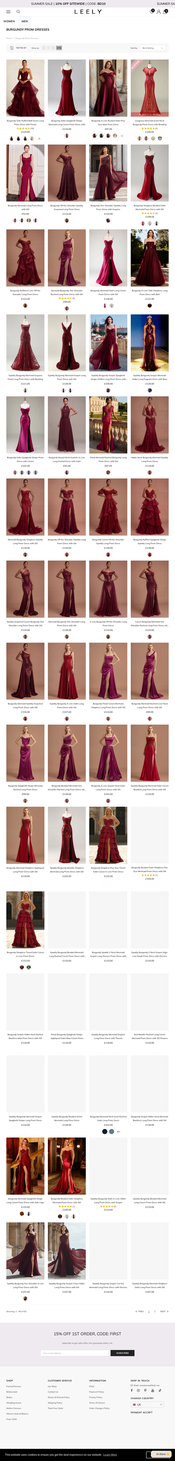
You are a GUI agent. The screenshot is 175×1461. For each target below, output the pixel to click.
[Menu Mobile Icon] (8, 12)
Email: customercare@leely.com (146, 1385)
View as (35, 48)
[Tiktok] (162, 1390)
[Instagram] (140, 1390)
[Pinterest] (147, 1390)
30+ (118, 1131)
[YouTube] (154, 1390)
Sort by (134, 48)
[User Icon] (159, 12)
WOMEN (9, 21)
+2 (122, 135)
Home (9, 38)
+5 (39, 138)
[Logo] (88, 11)
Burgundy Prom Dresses (26, 38)
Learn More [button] (110, 1454)
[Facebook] (134, 1390)
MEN (25, 21)
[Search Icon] (22, 12)
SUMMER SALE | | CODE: (68, 4)
